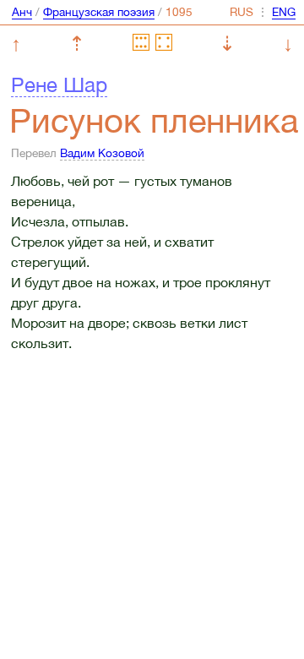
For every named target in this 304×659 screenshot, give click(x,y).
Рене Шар (59, 84)
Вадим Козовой (102, 153)
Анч (22, 12)
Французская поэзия (99, 12)
